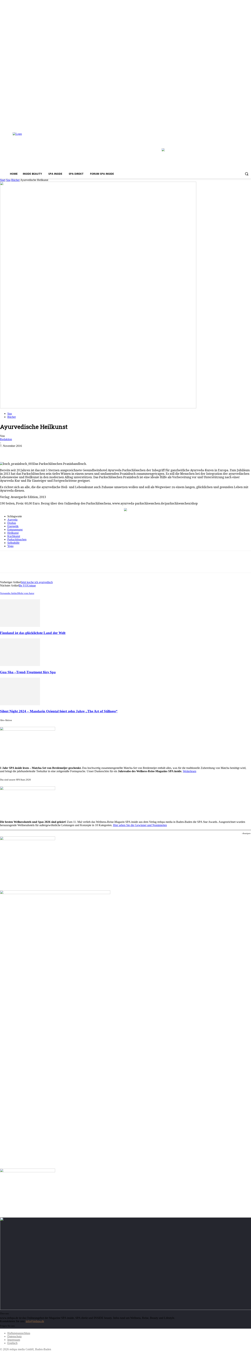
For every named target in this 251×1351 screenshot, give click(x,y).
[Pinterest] (32, 451)
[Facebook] (239, 125)
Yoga (10, 546)
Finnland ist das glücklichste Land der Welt (32, 633)
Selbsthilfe (13, 542)
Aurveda (12, 519)
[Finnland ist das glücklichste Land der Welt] (20, 625)
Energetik (13, 526)
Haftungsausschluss (18, 1333)
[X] (249, 125)
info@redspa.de (35, 1321)
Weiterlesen (189, 771)
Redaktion (6, 439)
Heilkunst (13, 532)
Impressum (13, 1339)
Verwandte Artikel (9, 593)
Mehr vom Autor (26, 593)
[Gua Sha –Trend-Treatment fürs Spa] (20, 665)
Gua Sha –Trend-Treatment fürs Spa (28, 672)
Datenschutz (14, 1336)
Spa (8, 179)
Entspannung (15, 529)
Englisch (12, 1343)
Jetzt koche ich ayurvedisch (37, 582)
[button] (246, 173)
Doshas (11, 522)
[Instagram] (244, 125)
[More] (59, 451)
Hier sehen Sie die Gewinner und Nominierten (140, 825)
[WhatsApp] (46, 451)
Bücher (15, 179)
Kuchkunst (13, 536)
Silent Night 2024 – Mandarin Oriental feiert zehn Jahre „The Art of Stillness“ (59, 711)
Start (2, 179)
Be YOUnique (27, 585)
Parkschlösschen (16, 539)
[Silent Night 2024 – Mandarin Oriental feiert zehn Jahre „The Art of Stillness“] (20, 704)
